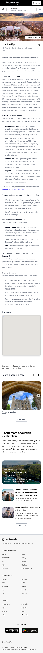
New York (5, 586)
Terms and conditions (19, 649)
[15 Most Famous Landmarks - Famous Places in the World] (8, 495)
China (3, 565)
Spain (23, 554)
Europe (15, 366)
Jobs (3, 615)
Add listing (25, 604)
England (24, 366)
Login (3, 608)
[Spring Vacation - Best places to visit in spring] (8, 512)
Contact (4, 611)
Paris (23, 583)
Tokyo (24, 586)
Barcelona (25, 590)
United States (6, 558)
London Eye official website (13, 190)
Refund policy (31, 649)
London (33, 366)
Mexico (24, 561)
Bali (3, 593)
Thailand (24, 565)
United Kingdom (27, 568)
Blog (23, 611)
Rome (3, 590)
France (4, 554)
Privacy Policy (6, 649)
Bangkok (4, 579)
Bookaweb (6, 366)
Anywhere (14, 9)
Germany (5, 568)
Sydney (24, 593)
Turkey (24, 558)
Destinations (6, 604)
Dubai (3, 583)
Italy (3, 561)
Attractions (5, 368)
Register (24, 608)
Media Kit (25, 615)
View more (21, 420)
